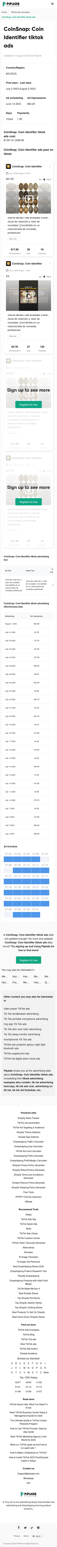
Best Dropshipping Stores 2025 (28, 1266)
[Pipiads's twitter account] (25, 1527)
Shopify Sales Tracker (28, 1118)
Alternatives (28, 1247)
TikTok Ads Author (29, 1348)
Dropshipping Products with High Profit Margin (29, 1282)
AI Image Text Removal (28, 1261)
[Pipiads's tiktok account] (32, 1527)
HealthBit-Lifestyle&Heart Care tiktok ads (39, 982)
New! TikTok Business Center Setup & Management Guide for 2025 (28, 1414)
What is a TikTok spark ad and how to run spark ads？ (28, 1446)
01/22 (39, 1382)
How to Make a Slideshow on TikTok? (28, 1452)
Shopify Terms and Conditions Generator (28, 1176)
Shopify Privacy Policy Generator (28, 1165)
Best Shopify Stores (28, 1293)
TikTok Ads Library (28, 1233)
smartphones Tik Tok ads (18, 1039)
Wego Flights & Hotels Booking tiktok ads (7, 976)
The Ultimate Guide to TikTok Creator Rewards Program (28, 1422)
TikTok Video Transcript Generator (28, 1242)
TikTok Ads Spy (28, 1219)
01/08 (28, 1391)
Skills (28, 1228)
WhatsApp (28, 1478)
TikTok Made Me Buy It (28, 1288)
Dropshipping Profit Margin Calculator (28, 1160)
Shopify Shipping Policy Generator (29, 1187)
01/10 (39, 1386)
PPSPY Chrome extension (28, 1196)
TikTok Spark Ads (28, 1223)
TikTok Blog (28, 1334)
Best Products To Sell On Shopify (28, 1312)
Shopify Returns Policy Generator (28, 1182)
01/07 (39, 1391)
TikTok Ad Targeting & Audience (28, 1127)
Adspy (28, 1214)
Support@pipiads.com (28, 1473)
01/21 (18, 1386)
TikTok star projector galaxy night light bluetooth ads (24, 1046)
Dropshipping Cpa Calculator (28, 1146)
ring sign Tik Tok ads (15, 1024)
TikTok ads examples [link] (20, 12)
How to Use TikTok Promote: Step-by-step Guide (28, 1430)
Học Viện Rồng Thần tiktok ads (17, 976)
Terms (26, 1536)
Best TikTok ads (28, 1344)
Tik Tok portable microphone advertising (26, 1019)
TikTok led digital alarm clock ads (22, 1058)
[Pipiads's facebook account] (19, 1527)
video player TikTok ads (17, 1008)
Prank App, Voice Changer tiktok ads (17, 982)
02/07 (18, 1382)
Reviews (28, 1252)
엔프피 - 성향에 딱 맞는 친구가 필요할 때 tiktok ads (50, 982)
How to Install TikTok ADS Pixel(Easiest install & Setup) (28, 1459)
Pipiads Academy (28, 1353)
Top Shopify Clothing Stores (28, 1307)
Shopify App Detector (28, 1136)
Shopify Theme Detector (28, 1132)
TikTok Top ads (28, 1339)
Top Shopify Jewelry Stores (28, 1302)
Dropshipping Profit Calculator (28, 1155)
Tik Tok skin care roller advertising (22, 1029)
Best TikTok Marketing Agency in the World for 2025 (28, 1438)
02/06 (28, 1382)
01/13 (28, 1386)
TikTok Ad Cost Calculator (28, 1151)
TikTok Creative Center (28, 1238)
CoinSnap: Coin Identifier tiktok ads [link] (19, 17)
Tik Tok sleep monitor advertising (22, 1034)
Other (45, 1372)
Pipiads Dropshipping (28, 1275)
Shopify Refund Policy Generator (28, 1169)
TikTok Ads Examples (28, 1329)
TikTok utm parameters (28, 1122)
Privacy (17, 1536)
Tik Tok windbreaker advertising (21, 1013)
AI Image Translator (28, 1256)
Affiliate (28, 1201)
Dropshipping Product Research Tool (28, 1271)
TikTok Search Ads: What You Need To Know (28, 1406)
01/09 (18, 1391)
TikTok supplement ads (16, 1053)
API (28, 1483)
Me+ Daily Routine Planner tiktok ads (39, 976)
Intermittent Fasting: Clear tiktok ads (28, 976)
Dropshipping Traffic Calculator (28, 1141)
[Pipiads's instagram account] (38, 1527)
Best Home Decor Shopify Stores (28, 1316)
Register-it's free (28, 404)
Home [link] (4, 12)
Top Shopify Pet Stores (28, 1298)
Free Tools (28, 1192)
